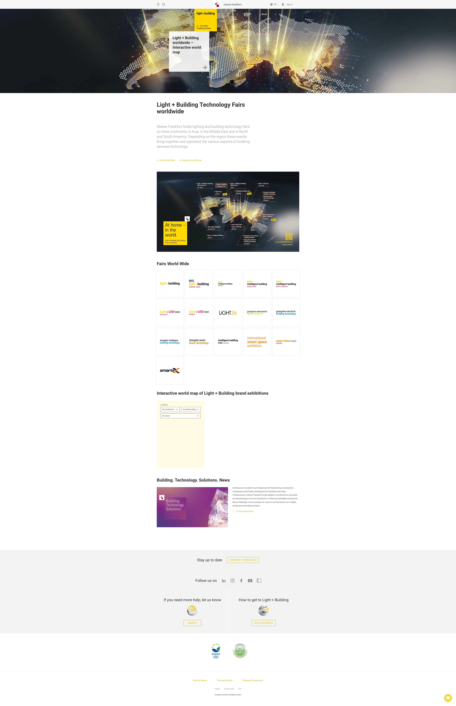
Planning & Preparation (252, 680)
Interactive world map (192, 160)
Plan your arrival (263, 623)
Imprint (217, 689)
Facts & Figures (200, 680)
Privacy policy (229, 689)
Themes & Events (225, 680)
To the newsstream (244, 511)
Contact (192, 623)
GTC (239, 689)
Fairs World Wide (167, 160)
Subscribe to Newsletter (243, 560)
